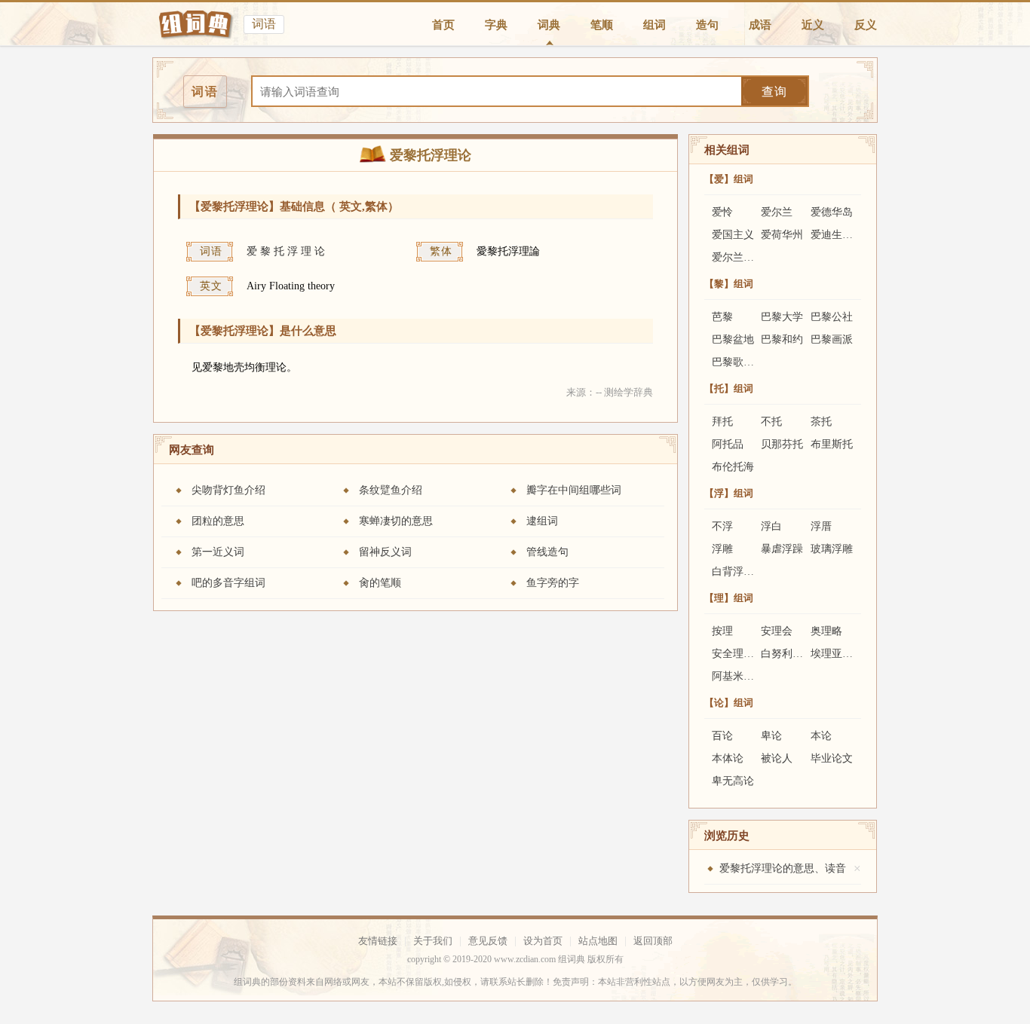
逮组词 (542, 521)
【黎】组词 (728, 283)
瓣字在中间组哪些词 (573, 490)
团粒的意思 (218, 521)
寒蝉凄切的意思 (396, 521)
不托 (771, 421)
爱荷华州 (782, 234)
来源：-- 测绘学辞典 (609, 392)
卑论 (771, 735)
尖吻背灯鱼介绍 (228, 490)
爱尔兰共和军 (743, 257)
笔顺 (601, 25)
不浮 (722, 526)
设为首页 (543, 940)
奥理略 (826, 631)
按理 (722, 631)
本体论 (727, 758)
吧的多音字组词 (228, 582)
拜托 (722, 421)
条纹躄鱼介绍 (390, 490)
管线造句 (547, 552)
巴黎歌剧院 (738, 362)
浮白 (771, 526)
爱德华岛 (832, 212)
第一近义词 (218, 552)
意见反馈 (487, 940)
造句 (707, 25)
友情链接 (377, 940)
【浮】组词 (728, 493)
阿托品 (727, 444)
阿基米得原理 (743, 676)
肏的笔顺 (380, 582)
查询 (774, 91)
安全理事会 (738, 653)
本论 (821, 735)
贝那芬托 (782, 444)
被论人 (776, 758)
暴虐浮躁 (782, 549)
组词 (654, 25)
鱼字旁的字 (552, 582)
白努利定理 (787, 653)
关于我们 (432, 940)
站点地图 (598, 940)
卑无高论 (733, 781)
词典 (549, 25)
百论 (722, 735)
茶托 (821, 421)
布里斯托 (832, 444)
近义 (813, 25)
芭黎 (722, 316)
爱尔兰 (776, 212)
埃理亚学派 (837, 653)
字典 (496, 25)
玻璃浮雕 (832, 549)
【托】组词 (728, 388)
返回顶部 (653, 940)
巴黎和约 (782, 339)
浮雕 (722, 549)
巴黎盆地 (733, 339)
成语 (760, 25)
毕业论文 (832, 758)
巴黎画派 (832, 339)
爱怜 (722, 212)
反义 (865, 25)
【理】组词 (728, 598)
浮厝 (821, 526)
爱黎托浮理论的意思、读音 (782, 868)
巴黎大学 (782, 316)
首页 (443, 25)
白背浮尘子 (738, 571)
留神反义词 (385, 552)
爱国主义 (733, 234)
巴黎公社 (832, 316)
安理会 (776, 631)
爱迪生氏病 (837, 234)
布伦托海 (733, 466)
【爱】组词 (728, 179)
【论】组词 (728, 702)
